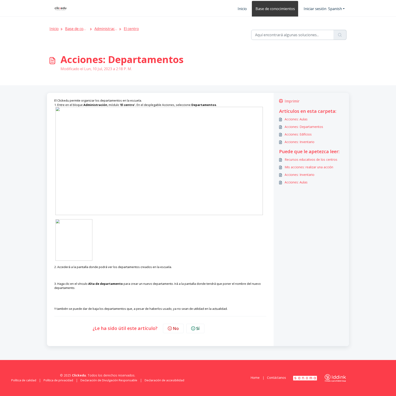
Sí (198, 328)
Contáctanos (276, 377)
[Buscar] (339, 35)
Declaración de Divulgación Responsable (108, 380)
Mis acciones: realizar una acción (309, 167)
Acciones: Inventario (299, 142)
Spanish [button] (335, 8)
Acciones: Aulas (296, 119)
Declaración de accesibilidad (164, 380)
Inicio (242, 8)
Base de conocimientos (275, 8)
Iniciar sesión (315, 8)
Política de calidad (23, 380)
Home (255, 377)
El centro (131, 28)
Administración (107, 28)
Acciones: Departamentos (304, 127)
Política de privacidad (58, 380)
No (176, 328)
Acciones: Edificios (298, 134)
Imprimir (292, 101)
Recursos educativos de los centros (311, 159)
